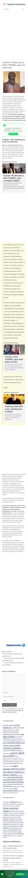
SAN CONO (18, 815)
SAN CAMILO (11, 813)
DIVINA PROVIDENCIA (13, 804)
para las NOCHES (14, 763)
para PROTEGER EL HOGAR (13, 779)
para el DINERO (8, 756)
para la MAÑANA (15, 761)
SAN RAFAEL (5, 826)
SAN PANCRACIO (14, 824)
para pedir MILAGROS (15, 777)
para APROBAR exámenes (20, 740)
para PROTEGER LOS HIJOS (13, 782)
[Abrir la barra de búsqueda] (23, 9)
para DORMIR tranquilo (14, 750)
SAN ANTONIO (20, 811)
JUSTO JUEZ (11, 806)
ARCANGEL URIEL (7, 802)
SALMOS (6, 811)
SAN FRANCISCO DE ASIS (14, 819)
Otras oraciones (10, 808)
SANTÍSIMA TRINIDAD (12, 833)
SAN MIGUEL (6, 824)
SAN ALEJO (12, 811)
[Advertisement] (14, 38)
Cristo (4, 846)
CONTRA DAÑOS (8, 725)
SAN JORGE (12, 820)
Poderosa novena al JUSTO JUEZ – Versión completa (13, 858)
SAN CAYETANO (18, 813)
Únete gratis (20, 874)
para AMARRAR (11, 740)
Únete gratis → (13, 134)
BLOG (13, 802)
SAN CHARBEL (8, 651)
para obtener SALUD (12, 772)
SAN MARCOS (13, 822)
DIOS (17, 802)
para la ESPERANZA (7, 761)
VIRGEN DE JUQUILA (14, 835)
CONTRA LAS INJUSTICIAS (9, 730)
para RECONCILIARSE (8, 784)
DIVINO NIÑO (21, 804)
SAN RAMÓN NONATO (13, 826)
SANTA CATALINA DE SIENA (15, 828)
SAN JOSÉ (17, 820)
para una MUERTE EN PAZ (12, 792)
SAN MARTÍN (20, 822)
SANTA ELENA (6, 830)
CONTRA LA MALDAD (18, 728)
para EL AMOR (17, 753)
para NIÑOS (10, 766)
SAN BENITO (6, 813)
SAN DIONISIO (15, 817)
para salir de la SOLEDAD (18, 786)
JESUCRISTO (5, 806)
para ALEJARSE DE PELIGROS (15, 739)
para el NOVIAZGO (15, 758)
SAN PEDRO (20, 824)
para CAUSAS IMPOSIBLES (12, 743)
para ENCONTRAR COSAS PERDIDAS (16, 759)
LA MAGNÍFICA (17, 806)
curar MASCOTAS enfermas (11, 654)
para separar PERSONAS (8, 788)
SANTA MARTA (14, 830)
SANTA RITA (10, 832)
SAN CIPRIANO (11, 815)
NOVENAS (17, 734)
